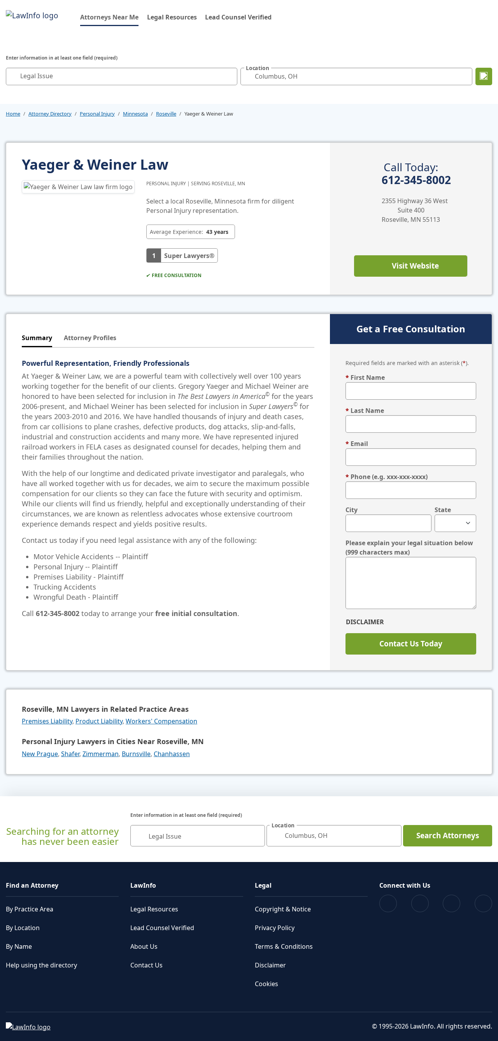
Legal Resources (172, 17)
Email (356, 443)
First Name (365, 377)
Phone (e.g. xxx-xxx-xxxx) (386, 476)
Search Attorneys (447, 835)
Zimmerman (100, 754)
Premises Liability (47, 721)
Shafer (70, 754)
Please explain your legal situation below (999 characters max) (409, 547)
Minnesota (135, 113)
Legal (263, 885)
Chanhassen (172, 754)
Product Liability (99, 721)
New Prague (40, 754)
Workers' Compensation (161, 721)
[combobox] (121, 76)
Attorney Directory (50, 113)
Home (13, 113)
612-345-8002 (416, 174)
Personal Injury (97, 113)
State (443, 510)
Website (415, 266)
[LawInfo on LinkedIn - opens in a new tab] (483, 903)
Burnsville (136, 754)
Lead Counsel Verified (238, 17)
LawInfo (143, 885)
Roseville (166, 113)
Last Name (364, 410)
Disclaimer (365, 622)
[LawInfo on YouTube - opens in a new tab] (451, 903)
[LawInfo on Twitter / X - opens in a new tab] (420, 903)
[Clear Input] (229, 76)
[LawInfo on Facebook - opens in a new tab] (388, 903)
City (351, 510)
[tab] (37, 338)
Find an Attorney (32, 885)
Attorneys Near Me (109, 16)
